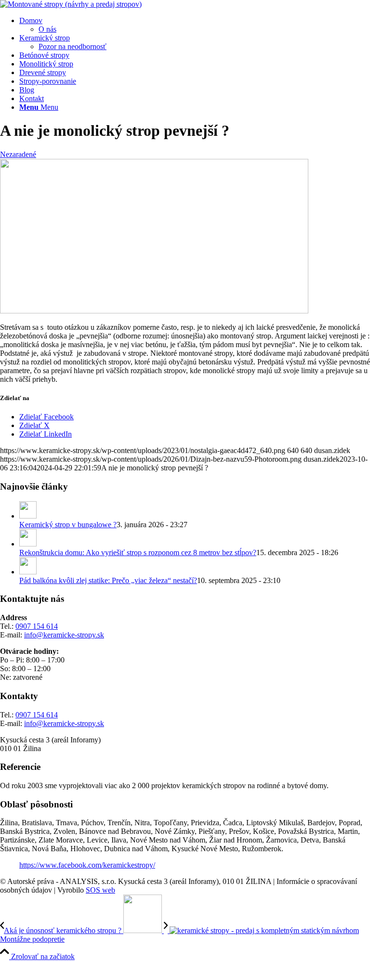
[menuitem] (194, 25)
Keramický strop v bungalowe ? (68, 524)
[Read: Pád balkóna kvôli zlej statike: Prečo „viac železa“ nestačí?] (28, 572)
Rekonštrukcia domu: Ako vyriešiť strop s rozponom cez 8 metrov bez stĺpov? (137, 552)
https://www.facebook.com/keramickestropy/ (87, 865)
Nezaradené (18, 154)
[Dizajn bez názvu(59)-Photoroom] (71, 4)
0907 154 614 (36, 626)
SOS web (100, 890)
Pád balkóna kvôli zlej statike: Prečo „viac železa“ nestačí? (108, 580)
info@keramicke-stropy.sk (64, 635)
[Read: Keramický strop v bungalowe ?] (28, 516)
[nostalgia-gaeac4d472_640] (154, 311)
